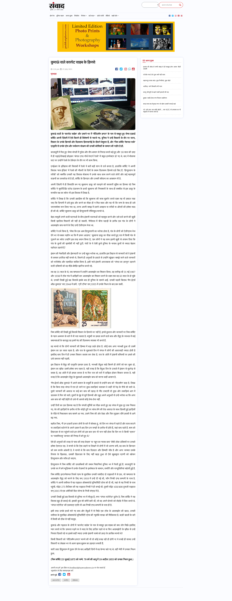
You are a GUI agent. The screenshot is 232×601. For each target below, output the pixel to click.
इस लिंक (63, 567)
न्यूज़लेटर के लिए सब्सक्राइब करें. (62, 570)
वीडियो (108, 15)
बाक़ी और (114, 15)
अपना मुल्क (69, 15)
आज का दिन (56, 580)
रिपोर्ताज (76, 15)
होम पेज (52, 15)
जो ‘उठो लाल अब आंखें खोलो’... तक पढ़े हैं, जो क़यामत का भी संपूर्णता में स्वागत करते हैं (162, 110)
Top (226, 595)
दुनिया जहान (60, 15)
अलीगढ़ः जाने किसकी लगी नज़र (152, 86)
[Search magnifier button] (180, 5)
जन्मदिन (66, 580)
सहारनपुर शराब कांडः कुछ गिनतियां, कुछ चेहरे (156, 80)
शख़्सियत (75, 580)
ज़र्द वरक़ (91, 15)
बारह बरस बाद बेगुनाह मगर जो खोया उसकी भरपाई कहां (159, 104)
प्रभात (54, 73)
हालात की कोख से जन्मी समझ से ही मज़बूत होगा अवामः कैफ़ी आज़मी (162, 68)
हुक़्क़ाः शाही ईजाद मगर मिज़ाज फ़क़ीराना (155, 98)
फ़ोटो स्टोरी (100, 15)
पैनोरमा (83, 15)
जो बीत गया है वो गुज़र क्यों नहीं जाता (154, 74)
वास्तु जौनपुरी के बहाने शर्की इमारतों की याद (156, 92)
